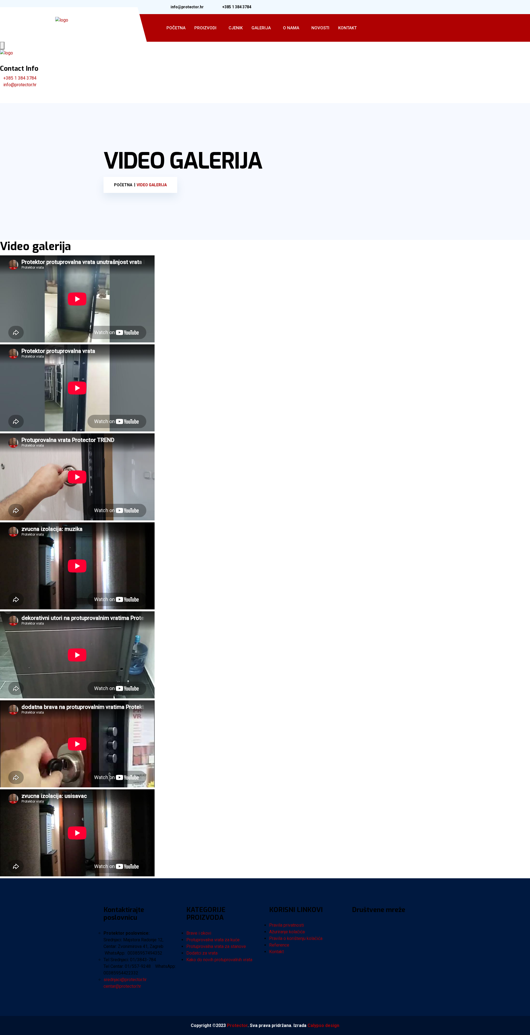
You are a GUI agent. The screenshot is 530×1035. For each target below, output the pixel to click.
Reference (279, 945)
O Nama (291, 27)
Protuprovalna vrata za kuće (213, 939)
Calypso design (323, 1025)
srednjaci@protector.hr (125, 979)
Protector (237, 1025)
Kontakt (347, 27)
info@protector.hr (187, 7)
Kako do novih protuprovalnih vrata (219, 959)
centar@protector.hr (122, 986)
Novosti (320, 27)
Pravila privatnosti (286, 925)
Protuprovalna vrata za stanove (216, 946)
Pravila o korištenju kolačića (295, 938)
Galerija (261, 27)
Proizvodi (205, 27)
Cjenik (236, 27)
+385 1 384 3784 (236, 7)
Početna (176, 27)
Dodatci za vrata (202, 953)
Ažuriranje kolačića (287, 931)
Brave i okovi (198, 933)
